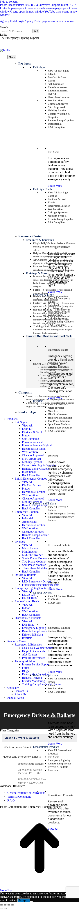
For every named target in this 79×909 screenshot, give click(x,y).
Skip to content (8, 1)
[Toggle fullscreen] (8, 904)
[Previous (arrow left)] (1, 908)
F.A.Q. (11, 800)
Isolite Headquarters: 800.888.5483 (20, 4)
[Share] (5, 904)
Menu (12, 56)
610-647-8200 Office (30, 782)
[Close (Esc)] (1, 904)
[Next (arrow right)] (5, 908)
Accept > (23, 900)
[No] (31, 901)
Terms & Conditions (19, 796)
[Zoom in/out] (12, 904)
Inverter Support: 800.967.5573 (59, 4)
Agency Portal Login (37, 21)
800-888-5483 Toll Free (32, 779)
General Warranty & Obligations (26, 792)
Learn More (55, 186)
